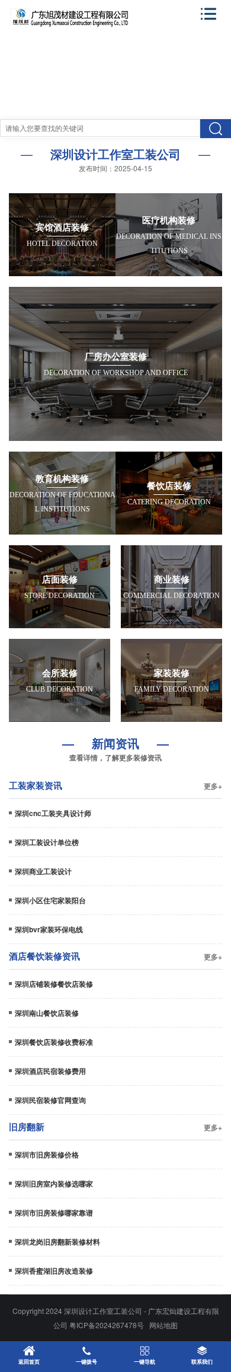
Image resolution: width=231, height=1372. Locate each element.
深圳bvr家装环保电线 (49, 929)
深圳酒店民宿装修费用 (50, 1071)
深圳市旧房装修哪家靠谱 (54, 1212)
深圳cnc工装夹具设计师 (53, 813)
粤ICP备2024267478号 (106, 1325)
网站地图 (163, 1325)
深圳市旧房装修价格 (47, 1154)
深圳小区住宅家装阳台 (50, 900)
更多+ (213, 786)
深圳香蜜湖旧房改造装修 (54, 1270)
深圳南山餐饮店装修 (47, 1013)
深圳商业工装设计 (43, 871)
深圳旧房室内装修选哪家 (54, 1183)
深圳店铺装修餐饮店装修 (54, 983)
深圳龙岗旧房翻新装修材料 (57, 1241)
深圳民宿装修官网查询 (50, 1100)
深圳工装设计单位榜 (47, 842)
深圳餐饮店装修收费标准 (54, 1042)
